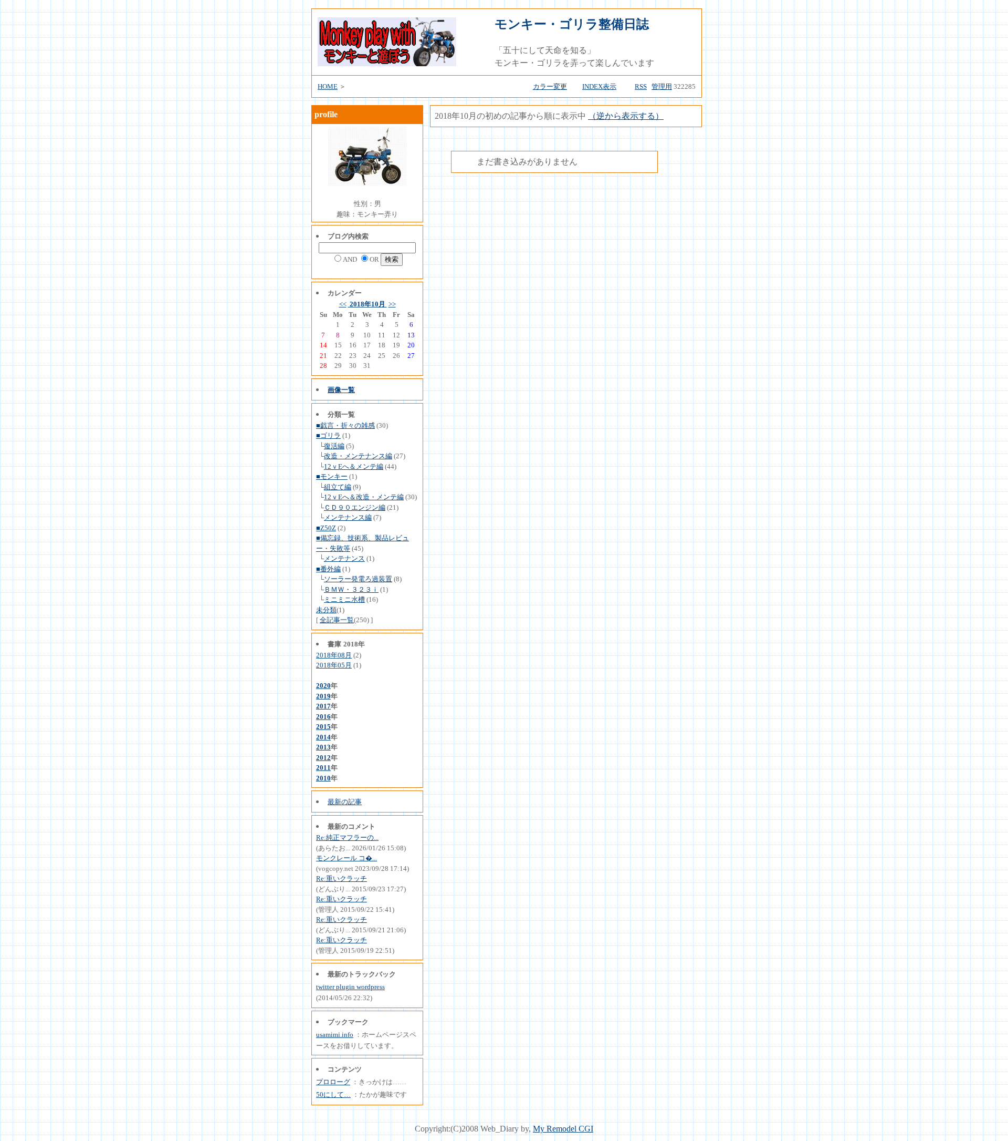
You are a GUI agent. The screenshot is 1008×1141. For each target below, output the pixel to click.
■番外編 (328, 569)
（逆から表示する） (626, 115)
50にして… (333, 1094)
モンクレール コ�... (346, 858)
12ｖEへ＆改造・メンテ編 (364, 497)
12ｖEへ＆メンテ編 (353, 466)
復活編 (334, 446)
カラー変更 (550, 86)
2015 (323, 727)
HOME (328, 86)
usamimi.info (334, 1035)
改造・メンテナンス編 (358, 456)
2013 (323, 747)
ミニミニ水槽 (344, 599)
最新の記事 (345, 802)
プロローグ (333, 1082)
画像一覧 (341, 390)
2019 (323, 696)
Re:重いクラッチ (341, 878)
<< (342, 304)
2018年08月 (334, 655)
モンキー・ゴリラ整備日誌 (572, 24)
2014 (323, 737)
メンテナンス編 (348, 517)
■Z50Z (326, 528)
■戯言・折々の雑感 (345, 425)
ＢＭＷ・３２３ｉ (351, 589)
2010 (323, 778)
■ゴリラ (328, 435)
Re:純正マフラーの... (347, 837)
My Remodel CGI (563, 1128)
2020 (323, 686)
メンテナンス (344, 558)
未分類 (326, 610)
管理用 (662, 86)
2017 (323, 706)
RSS (641, 86)
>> (392, 304)
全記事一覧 (337, 620)
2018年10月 (367, 304)
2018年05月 (334, 665)
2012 (323, 758)
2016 (323, 717)
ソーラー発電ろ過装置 (358, 579)
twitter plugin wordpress (350, 987)
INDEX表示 (599, 86)
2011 (323, 768)
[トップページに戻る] (387, 63)
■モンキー (332, 476)
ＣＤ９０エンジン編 (354, 507)
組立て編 (337, 487)
